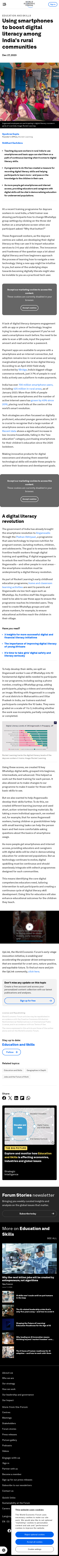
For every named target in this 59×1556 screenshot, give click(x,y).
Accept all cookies (34, 1542)
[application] (29, 927)
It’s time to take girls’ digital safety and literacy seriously (27, 654)
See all (52, 1238)
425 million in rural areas (27, 388)
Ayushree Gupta (10, 134)
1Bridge (22, 369)
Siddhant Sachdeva (12, 143)
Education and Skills (16, 15)
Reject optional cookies (35, 1534)
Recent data (9, 431)
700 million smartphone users (36, 384)
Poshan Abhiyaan (26, 536)
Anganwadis (43, 532)
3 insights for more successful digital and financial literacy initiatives (28, 636)
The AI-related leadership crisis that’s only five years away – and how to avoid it (35, 1310)
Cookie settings (34, 1549)
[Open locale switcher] (3, 1550)
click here (33, 971)
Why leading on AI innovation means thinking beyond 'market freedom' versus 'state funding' (35, 1339)
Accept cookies (29, 308)
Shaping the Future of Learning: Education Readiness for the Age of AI (33, 1324)
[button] (29, 926)
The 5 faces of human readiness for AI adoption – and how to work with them (33, 1352)
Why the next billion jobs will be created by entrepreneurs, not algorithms (28, 1279)
